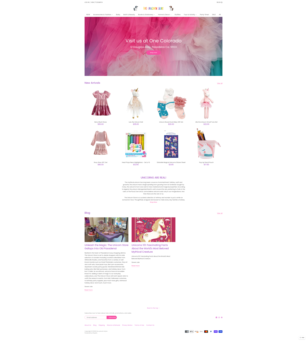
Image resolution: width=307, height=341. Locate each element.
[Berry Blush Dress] (101, 103)
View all (219, 83)
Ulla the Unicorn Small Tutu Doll (206, 122)
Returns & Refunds (113, 325)
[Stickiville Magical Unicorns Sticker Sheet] (171, 144)
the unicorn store (101, 331)
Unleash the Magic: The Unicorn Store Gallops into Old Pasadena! (106, 246)
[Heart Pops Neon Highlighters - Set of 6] (136, 144)
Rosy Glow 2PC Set (100, 162)
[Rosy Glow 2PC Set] (101, 144)
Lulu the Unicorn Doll (136, 122)
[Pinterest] (221, 317)
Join (92, 2)
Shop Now (153, 202)
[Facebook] (216, 317)
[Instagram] (219, 317)
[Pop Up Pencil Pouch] (206, 144)
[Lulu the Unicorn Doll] (136, 103)
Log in (87, 2)
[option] (153, 46)
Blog (87, 213)
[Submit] (96, 2)
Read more (88, 290)
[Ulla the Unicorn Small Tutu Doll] (206, 103)
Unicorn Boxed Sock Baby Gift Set (171, 122)
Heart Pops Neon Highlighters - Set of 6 (136, 162)
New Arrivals (92, 83)
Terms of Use (139, 325)
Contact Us (150, 325)
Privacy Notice (127, 325)
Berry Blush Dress (100, 122)
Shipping (102, 325)
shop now (153, 53)
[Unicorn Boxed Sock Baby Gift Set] (171, 103)
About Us (88, 325)
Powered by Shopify (91, 333)
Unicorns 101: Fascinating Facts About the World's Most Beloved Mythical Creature (150, 248)
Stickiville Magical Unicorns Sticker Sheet (171, 162)
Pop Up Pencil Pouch (206, 162)
